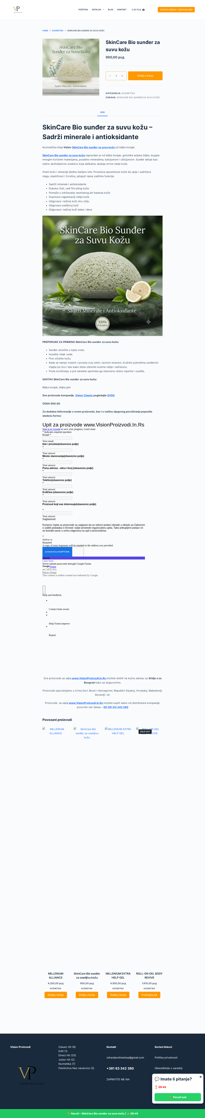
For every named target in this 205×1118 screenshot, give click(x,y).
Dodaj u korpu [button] (56, 994)
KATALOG (96, 9)
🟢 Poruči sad (177, 1097)
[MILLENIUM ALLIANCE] (55, 847)
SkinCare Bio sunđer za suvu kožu (138, 97)
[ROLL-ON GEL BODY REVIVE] (149, 847)
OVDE (111, 395)
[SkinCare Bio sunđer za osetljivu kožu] (87, 847)
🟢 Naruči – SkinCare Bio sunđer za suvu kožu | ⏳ (102, 1113)
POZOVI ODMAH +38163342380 (176, 9)
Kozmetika (128, 93)
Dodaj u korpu (145, 75)
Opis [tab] (102, 112)
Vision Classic (84, 395)
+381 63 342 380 (120, 1068)
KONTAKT (122, 9)
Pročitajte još (149, 994)
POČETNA (83, 9)
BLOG (110, 9)
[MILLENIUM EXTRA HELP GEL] (118, 847)
